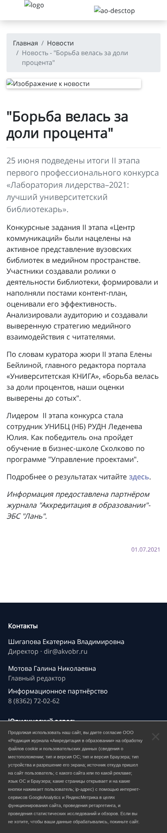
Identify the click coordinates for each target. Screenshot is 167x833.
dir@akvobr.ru (66, 651)
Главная (25, 43)
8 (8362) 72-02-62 (34, 700)
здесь (139, 476)
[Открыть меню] (12, 10)
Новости (60, 43)
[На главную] (44, 10)
